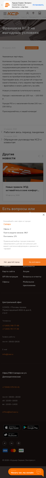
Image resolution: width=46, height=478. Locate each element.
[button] (26, 472)
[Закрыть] (1, 5)
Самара (7, 224)
